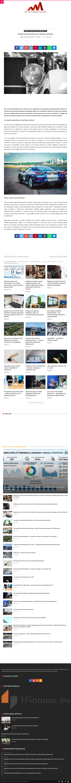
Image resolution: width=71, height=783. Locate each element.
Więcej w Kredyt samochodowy (52, 261)
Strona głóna (19, 28)
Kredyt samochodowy (29, 28)
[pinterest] (35, 48)
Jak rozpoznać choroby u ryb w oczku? (56, 367)
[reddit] (30, 48)
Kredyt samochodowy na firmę (58, 255)
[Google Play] (33, 680)
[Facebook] (30, 680)
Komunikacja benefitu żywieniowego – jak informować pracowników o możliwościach (56, 313)
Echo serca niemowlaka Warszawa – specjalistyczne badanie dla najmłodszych (56, 393)
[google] (26, 48)
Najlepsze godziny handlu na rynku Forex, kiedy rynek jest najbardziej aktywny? (56, 283)
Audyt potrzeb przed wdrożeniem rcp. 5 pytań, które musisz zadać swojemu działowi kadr (13, 284)
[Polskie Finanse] (35, 2)
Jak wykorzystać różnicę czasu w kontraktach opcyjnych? (12, 368)
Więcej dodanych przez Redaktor (29, 261)
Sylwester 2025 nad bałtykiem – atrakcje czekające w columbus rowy (35, 368)
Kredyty (43, 31)
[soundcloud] (37, 680)
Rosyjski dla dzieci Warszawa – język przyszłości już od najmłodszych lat (13, 393)
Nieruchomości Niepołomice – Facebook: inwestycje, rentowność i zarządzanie (14, 340)
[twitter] (21, 48)
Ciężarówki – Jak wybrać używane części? (55, 339)
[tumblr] (45, 48)
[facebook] (16, 48)
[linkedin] (40, 48)
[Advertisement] (35, 18)
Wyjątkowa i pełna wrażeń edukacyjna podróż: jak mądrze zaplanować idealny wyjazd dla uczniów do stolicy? (35, 285)
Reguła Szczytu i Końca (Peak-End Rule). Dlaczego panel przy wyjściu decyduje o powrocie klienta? (14, 313)
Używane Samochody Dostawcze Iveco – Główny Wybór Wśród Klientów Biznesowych (34, 341)
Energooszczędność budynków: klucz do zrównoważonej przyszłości (35, 312)
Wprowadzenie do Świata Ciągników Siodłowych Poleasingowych (34, 393)
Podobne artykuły (10, 261)
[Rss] (40, 680)
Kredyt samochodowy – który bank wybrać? (16, 255)
